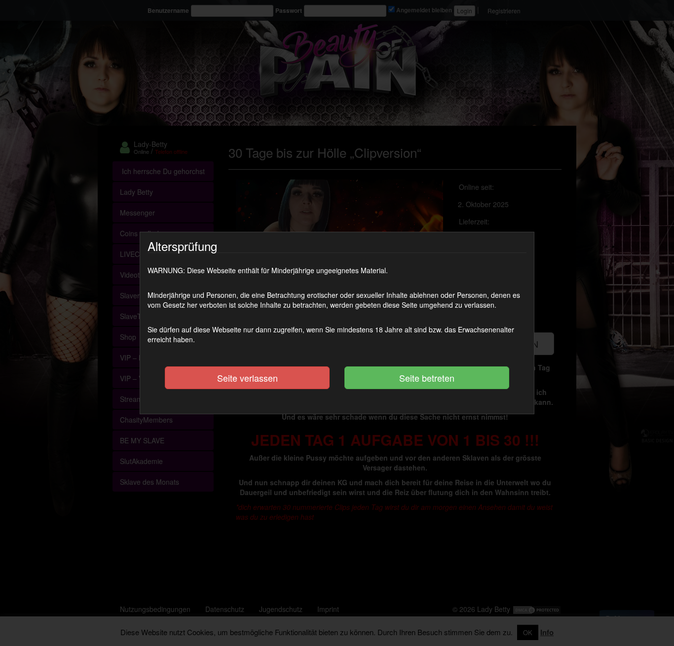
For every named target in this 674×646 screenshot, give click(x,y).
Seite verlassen (247, 377)
